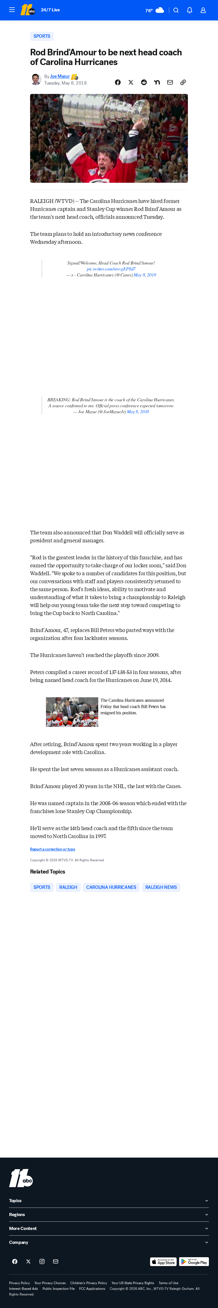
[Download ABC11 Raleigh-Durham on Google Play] (194, 1261)
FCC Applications (92, 1288)
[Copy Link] (183, 82)
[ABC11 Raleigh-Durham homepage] (27, 10)
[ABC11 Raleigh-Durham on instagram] (42, 1261)
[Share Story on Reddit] (144, 82)
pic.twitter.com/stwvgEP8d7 (111, 269)
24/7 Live (50, 10)
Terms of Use (168, 1283)
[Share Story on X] (131, 82)
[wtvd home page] (21, 1178)
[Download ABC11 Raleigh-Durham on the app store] (163, 1261)
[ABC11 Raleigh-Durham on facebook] (14, 1261)
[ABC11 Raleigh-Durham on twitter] (28, 1261)
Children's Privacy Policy (88, 1283)
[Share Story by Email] (170, 82)
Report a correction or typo (52, 849)
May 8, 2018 (145, 275)
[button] (12, 9)
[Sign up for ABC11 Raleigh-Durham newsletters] (55, 1261)
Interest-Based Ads (23, 1288)
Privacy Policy (19, 1283)
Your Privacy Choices (50, 1283)
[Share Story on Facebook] (118, 82)
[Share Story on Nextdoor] (157, 82)
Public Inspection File (59, 1288)
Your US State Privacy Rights (133, 1283)
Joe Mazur (60, 76)
